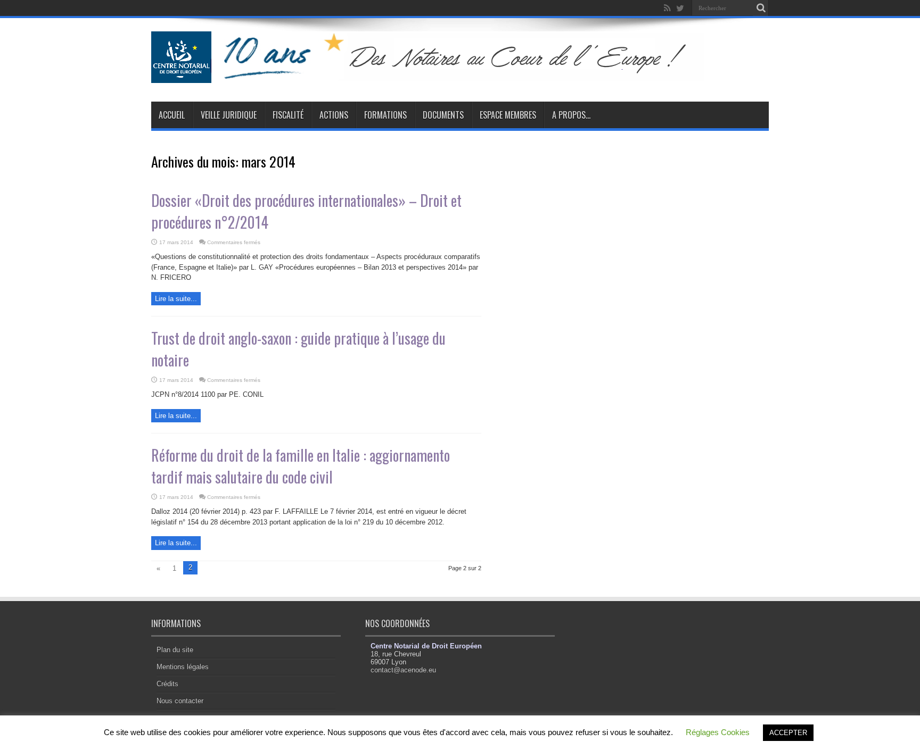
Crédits (167, 684)
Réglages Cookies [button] (718, 732)
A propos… (571, 115)
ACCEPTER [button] (788, 733)
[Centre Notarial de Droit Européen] (438, 75)
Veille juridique (229, 115)
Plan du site (175, 650)
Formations (385, 115)
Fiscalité (288, 115)
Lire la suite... (176, 299)
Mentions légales (183, 667)
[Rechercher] (761, 8)
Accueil (172, 115)
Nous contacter (180, 701)
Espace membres (508, 115)
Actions (333, 115)
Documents (443, 115)
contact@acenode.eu (403, 670)
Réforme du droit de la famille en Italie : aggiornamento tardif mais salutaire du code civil (300, 466)
